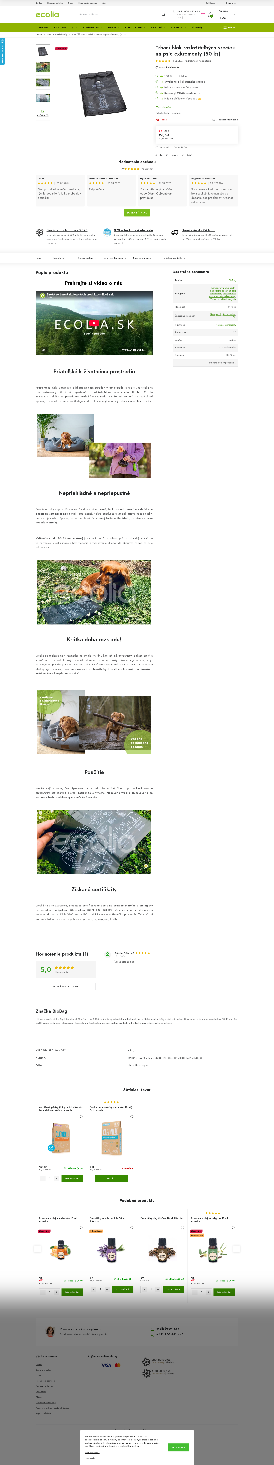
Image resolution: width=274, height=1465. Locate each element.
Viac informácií (164, 107)
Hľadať (163, 14)
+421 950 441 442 (188, 11)
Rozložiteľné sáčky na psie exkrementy (222, 295)
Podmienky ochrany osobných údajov (52, 1407)
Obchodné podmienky (46, 1402)
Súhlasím (180, 1447)
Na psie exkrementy (225, 325)
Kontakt (39, 3)
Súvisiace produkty (142, 258)
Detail (111, 1178)
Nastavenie (90, 1458)
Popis (39, 258)
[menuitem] (43, 27)
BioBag (184, 147)
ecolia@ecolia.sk (167, 1329)
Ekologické (215, 314)
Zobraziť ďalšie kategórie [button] (223, 299)
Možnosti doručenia (227, 119)
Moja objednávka (43, 1413)
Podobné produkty (172, 258)
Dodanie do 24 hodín (45, 1386)
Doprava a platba (55, 3)
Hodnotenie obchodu (87, 3)
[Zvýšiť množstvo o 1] (56, 1178)
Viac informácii (92, 1452)
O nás (70, 3)
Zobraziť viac (137, 212)
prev (37, 1249)
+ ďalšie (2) (43, 115)
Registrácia (231, 3)
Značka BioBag (85, 258)
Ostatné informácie (113, 258)
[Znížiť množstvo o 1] (43, 1178)
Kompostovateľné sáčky (223, 288)
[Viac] (229, 27)
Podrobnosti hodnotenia (198, 61)
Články (39, 1397)
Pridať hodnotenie (66, 986)
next (236, 1249)
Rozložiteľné (229, 314)
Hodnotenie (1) (59, 258)
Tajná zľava (41, 1391)
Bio (234, 317)
